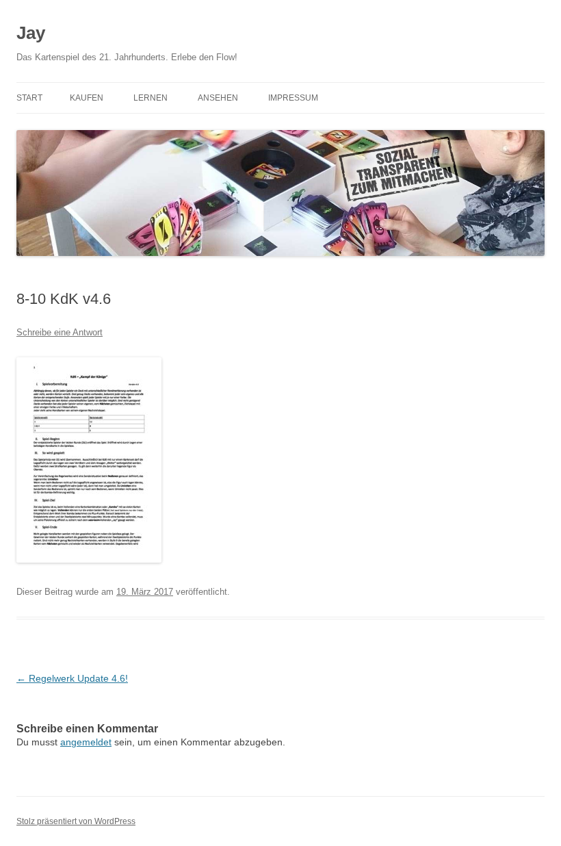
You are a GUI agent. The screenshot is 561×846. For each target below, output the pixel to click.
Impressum (293, 98)
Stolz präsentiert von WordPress (75, 821)
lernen (150, 98)
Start (29, 98)
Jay (30, 33)
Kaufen (86, 98)
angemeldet (86, 741)
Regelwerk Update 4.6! (72, 678)
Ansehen (218, 98)
